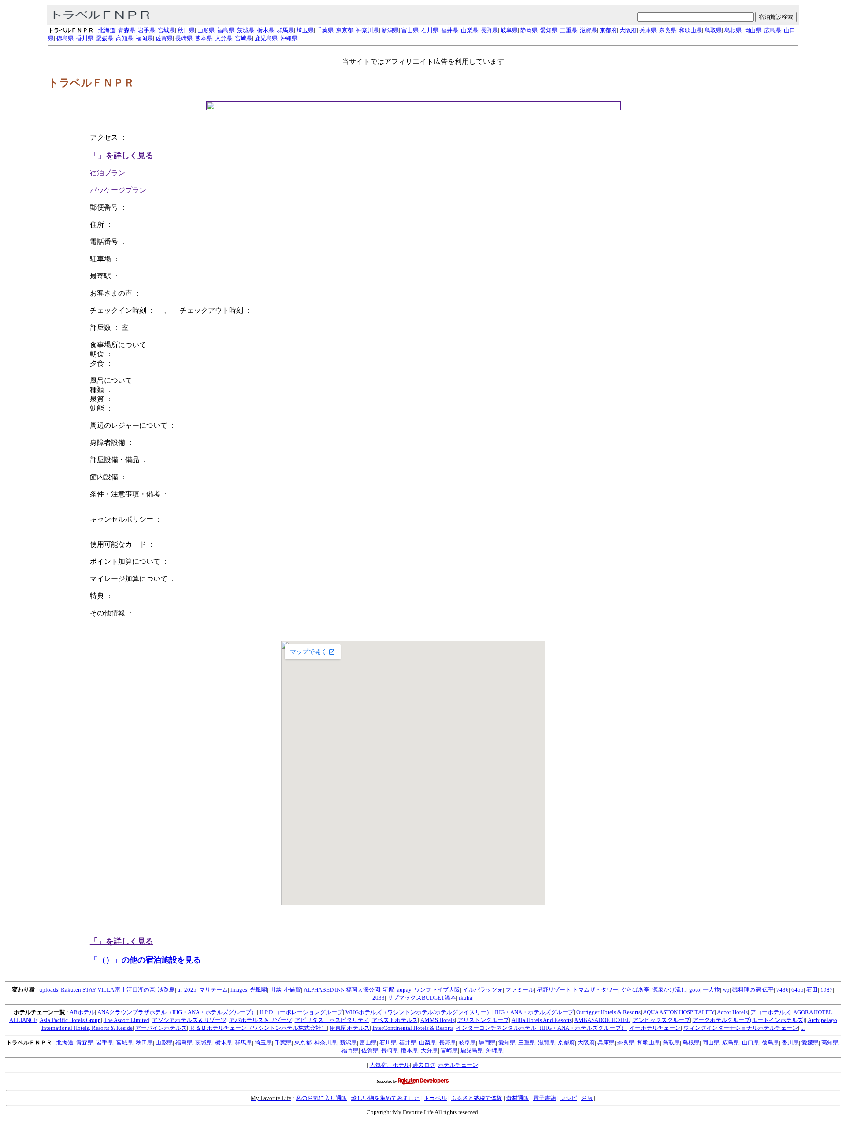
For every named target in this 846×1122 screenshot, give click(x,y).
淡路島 (166, 989)
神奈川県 (367, 30)
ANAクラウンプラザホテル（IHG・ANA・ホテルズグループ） (177, 1012)
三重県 (568, 30)
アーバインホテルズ (161, 1028)
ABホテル (82, 1012)
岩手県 (146, 30)
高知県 (124, 38)
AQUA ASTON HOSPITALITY (679, 1012)
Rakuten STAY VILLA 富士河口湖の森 (108, 989)
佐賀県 (164, 38)
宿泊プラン (107, 173)
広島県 (772, 30)
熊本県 (203, 38)
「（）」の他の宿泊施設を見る (145, 959)
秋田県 (186, 30)
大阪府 (628, 30)
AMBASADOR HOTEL (602, 1020)
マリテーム (213, 989)
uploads (48, 989)
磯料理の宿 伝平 (753, 989)
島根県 (733, 30)
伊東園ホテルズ (350, 1028)
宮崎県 (243, 38)
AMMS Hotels (437, 1020)
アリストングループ (483, 1020)
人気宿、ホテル (390, 1065)
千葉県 (325, 30)
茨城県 (245, 30)
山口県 (750, 1042)
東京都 (344, 30)
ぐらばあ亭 (635, 989)
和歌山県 (690, 30)
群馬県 (285, 30)
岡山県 (752, 30)
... (803, 1028)
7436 (782, 989)
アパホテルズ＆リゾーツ (260, 1020)
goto (694, 989)
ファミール (519, 989)
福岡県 (144, 38)
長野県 (489, 30)
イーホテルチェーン (655, 1028)
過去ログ (423, 1065)
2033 (378, 997)
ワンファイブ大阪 (437, 989)
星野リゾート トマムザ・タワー (577, 989)
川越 (275, 989)
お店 (587, 1098)
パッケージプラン (118, 190)
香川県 (84, 38)
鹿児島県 (266, 38)
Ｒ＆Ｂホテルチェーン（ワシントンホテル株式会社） (258, 1028)
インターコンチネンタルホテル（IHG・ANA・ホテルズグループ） (541, 1028)
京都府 (608, 30)
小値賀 (292, 989)
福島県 (225, 30)
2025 (190, 989)
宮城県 (166, 30)
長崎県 (184, 38)
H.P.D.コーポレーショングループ (301, 1012)
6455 (797, 989)
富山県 (410, 30)
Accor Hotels (732, 1012)
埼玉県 (305, 30)
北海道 (106, 30)
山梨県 (469, 30)
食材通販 (517, 1098)
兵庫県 (648, 30)
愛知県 (548, 30)
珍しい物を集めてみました (385, 1098)
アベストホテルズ (395, 1020)
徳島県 (65, 38)
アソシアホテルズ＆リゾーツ (189, 1020)
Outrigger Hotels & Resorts (608, 1012)
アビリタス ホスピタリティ (332, 1020)
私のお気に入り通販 (321, 1098)
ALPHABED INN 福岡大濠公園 (342, 989)
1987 (826, 989)
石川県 (429, 30)
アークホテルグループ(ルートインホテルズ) (749, 1020)
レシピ (568, 1098)
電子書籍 (544, 1098)
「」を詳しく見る (121, 155)
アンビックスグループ (661, 1020)
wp (726, 989)
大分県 (223, 38)
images (238, 989)
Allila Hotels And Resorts (542, 1020)
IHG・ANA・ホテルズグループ (534, 1012)
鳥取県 (713, 30)
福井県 (449, 30)
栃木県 (265, 30)
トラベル (435, 1098)
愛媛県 (104, 38)
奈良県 (667, 30)
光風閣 (258, 989)
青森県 (126, 30)
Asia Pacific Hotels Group (70, 1020)
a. (180, 989)
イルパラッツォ (483, 989)
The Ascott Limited (126, 1020)
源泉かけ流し (669, 989)
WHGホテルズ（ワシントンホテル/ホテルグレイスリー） (418, 1012)
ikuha (465, 997)
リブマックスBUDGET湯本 (421, 997)
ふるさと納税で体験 (476, 1098)
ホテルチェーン (458, 1065)
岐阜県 (509, 30)
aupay (404, 989)
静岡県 (529, 30)
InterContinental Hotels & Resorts (412, 1028)
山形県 (206, 30)
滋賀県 (588, 30)
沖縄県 (288, 38)
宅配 (388, 989)
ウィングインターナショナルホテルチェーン (740, 1028)
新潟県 (390, 30)
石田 (812, 989)
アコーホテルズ (770, 1012)
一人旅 (711, 989)
